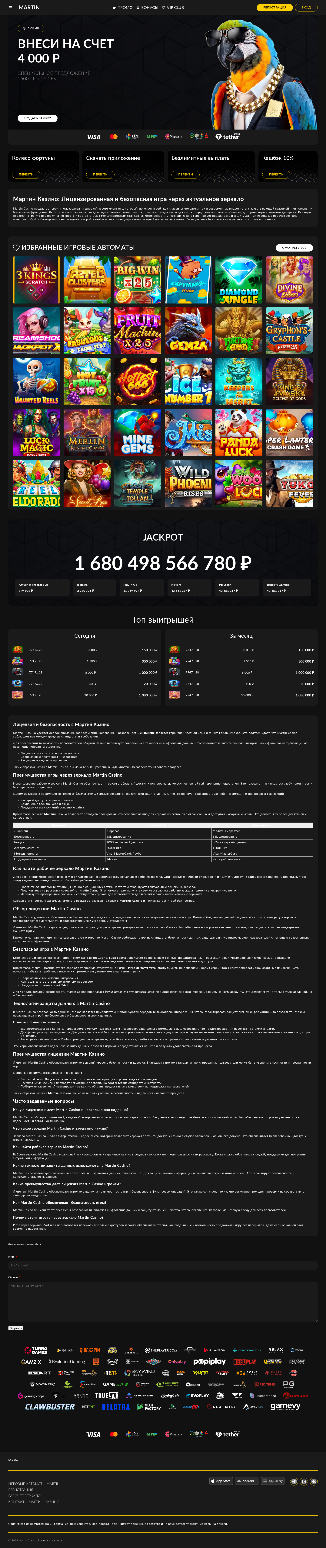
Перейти (26, 174)
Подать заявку (37, 118)
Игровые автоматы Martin (34, 1484)
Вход (306, 7)
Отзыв (13, 1277)
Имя (11, 1256)
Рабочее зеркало (24, 1496)
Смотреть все (294, 247)
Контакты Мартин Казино (33, 1502)
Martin (29, 7)
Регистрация (275, 7)
